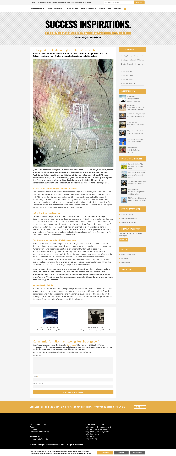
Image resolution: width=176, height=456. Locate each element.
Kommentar (37, 355)
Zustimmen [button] (105, 453)
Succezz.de (125, 259)
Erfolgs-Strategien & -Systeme (132, 64)
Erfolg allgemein (54, 8)
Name (35, 377)
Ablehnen (121, 453)
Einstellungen (137, 453)
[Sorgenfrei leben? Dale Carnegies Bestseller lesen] (124, 166)
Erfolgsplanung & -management (97, 427)
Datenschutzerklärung (39, 432)
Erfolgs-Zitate (104, 8)
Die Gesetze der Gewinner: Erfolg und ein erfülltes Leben (136, 191)
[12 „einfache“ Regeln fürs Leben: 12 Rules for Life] (124, 183)
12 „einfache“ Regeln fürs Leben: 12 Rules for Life (137, 182)
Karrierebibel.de (126, 263)
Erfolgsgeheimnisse (128, 83)
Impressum (35, 429)
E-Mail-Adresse (38, 384)
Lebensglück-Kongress (129, 218)
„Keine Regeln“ (72, 345)
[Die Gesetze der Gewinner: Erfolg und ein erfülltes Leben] (124, 191)
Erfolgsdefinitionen (92, 434)
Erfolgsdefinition (127, 75)
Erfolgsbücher (90, 436)
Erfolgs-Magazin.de (128, 255)
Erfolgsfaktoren (127, 79)
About (32, 427)
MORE (140, 406)
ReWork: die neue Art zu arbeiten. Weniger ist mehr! (136, 175)
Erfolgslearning (90, 438)
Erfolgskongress (127, 214)
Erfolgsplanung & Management (132, 56)
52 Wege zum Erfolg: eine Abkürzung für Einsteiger (137, 199)
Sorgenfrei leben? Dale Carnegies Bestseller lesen (136, 166)
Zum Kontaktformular (39, 439)
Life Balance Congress (128, 222)
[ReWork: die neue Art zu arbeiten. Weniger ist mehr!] (124, 174)
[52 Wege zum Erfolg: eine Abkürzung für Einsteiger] (124, 200)
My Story (117, 8)
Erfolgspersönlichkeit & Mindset (132, 60)
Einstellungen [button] (39, 453)
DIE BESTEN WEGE (38, 8)
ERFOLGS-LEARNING (88, 8)
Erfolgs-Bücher (71, 8)
